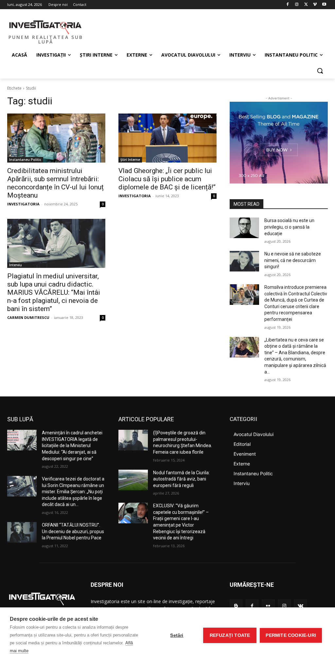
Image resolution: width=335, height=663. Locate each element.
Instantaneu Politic (25, 159)
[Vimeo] (315, 5)
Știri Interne (130, 159)
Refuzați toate (230, 635)
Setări (176, 635)
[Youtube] (324, 5)
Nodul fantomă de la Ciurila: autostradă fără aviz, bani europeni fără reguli (181, 479)
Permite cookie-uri (291, 635)
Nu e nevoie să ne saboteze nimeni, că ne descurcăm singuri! (292, 260)
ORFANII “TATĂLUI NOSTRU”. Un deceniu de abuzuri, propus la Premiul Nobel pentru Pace (73, 531)
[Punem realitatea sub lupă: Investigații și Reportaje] (45, 26)
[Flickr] (268, 606)
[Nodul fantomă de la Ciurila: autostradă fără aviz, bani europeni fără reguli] (133, 480)
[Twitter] (306, 5)
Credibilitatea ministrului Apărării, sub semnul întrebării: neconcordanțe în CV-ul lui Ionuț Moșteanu (55, 183)
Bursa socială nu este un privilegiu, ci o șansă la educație (289, 227)
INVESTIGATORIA (23, 203)
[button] (320, 71)
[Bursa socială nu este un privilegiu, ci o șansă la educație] (244, 228)
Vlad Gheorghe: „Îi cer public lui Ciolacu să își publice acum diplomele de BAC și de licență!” (167, 179)
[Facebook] (287, 5)
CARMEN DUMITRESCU (28, 317)
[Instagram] (297, 5)
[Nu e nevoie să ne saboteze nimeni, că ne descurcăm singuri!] (244, 261)
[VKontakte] (300, 606)
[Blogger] (236, 606)
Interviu (15, 265)
